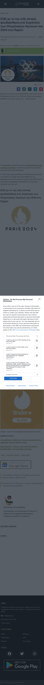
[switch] (36, 341)
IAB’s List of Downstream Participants (24, 330)
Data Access (22, 385)
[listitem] (22, 336)
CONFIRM (13, 378)
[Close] (40, 300)
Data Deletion (10, 385)
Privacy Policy (33, 385)
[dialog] (22, 342)
